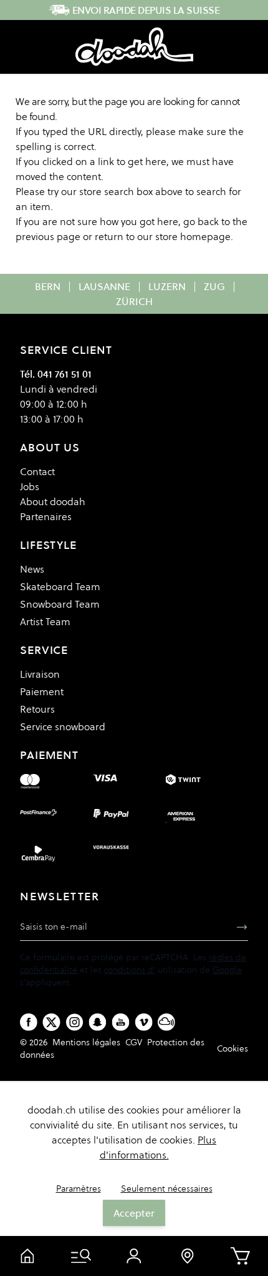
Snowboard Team (60, 604)
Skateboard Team (60, 586)
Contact (37, 471)
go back (201, 221)
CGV (133, 1042)
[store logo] (134, 47)
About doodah (52, 501)
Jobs (29, 486)
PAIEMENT (49, 755)
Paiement (42, 691)
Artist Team (45, 621)
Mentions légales (86, 1042)
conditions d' (129, 969)
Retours (37, 709)
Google (227, 969)
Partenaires (46, 516)
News (32, 569)
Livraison (40, 674)
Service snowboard (62, 726)
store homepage (193, 236)
